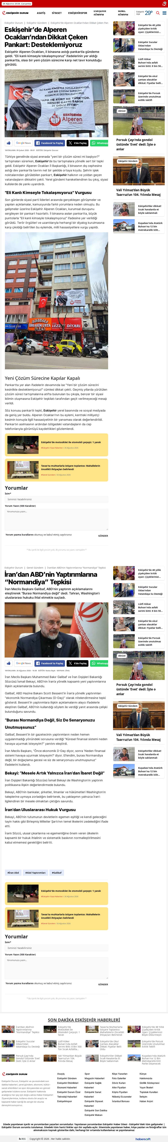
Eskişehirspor (64, 1101)
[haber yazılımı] (143, 1139)
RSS (23, 1138)
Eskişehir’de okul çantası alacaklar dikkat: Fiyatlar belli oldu (149, 80)
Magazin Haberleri (94, 1078)
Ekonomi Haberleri (67, 1087)
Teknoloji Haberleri (67, 1096)
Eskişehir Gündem (37, 22)
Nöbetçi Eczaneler (122, 1096)
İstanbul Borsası (120, 1101)
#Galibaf (56, 872)
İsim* (8, 493)
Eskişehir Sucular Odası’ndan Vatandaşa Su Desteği (150, 46)
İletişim (143, 1096)
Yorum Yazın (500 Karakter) (20, 505)
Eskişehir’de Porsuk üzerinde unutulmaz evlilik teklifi (149, 97)
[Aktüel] (139, 120)
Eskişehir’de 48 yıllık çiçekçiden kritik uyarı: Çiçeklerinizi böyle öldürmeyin (149, 29)
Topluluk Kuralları (149, 1092)
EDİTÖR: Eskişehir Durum (47, 150)
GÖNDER (103, 535)
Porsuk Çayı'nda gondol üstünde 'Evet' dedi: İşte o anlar (136, 144)
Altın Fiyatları (119, 1087)
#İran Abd (13, 872)
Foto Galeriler (119, 1078)
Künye (143, 1073)
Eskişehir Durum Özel (68, 1092)
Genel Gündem (35, 567)
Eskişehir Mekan (93, 1115)
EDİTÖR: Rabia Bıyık (46, 670)
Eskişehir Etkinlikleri (67, 1082)
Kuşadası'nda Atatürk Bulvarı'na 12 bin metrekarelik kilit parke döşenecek (150, 226)
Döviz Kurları (119, 1082)
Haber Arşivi (146, 1101)
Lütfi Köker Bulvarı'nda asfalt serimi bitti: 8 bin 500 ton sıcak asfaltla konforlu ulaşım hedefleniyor (150, 63)
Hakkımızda (146, 1078)
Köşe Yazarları (119, 1073)
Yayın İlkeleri (146, 1087)
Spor (87, 1073)
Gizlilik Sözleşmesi (149, 1082)
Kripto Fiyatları (119, 1092)
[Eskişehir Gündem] (139, 170)
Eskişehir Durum (14, 22)
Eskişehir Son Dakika (96, 1110)
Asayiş (61, 1073)
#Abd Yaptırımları (35, 872)
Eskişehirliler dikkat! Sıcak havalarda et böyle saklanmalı (149, 209)
